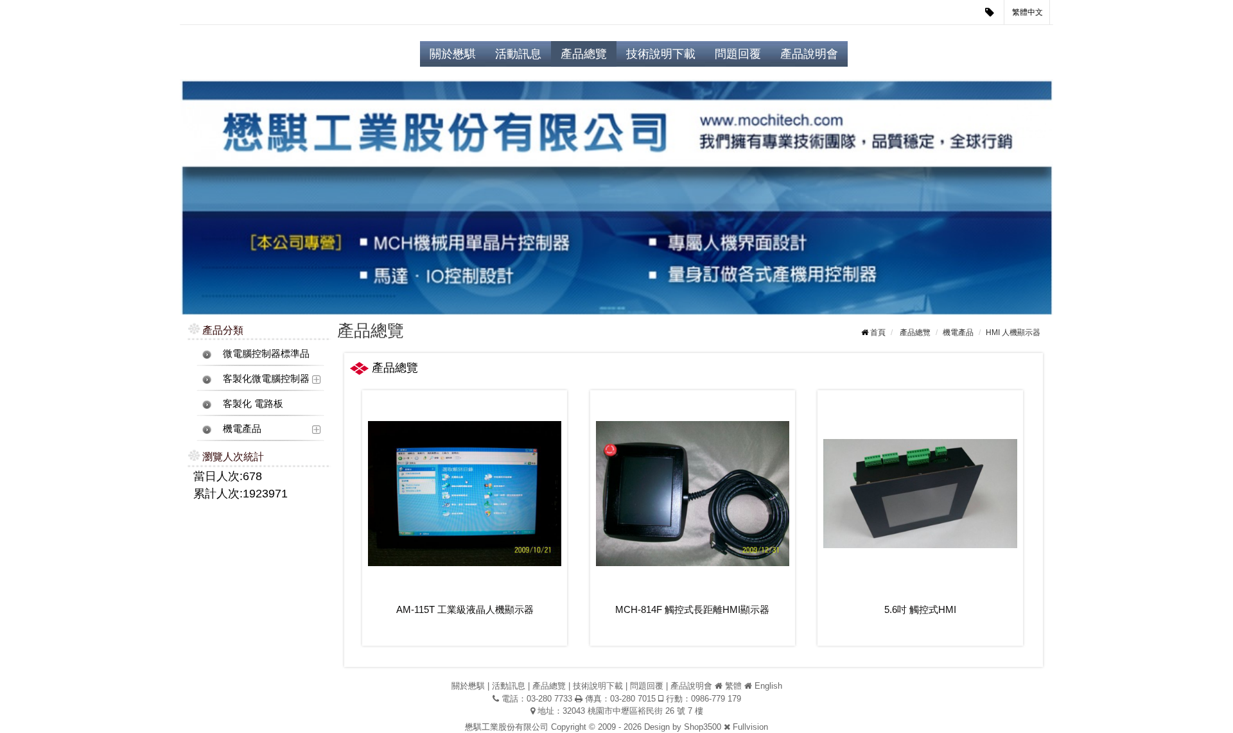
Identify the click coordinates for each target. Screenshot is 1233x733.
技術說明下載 (660, 53)
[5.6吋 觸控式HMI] (920, 493)
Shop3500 (702, 727)
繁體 (733, 686)
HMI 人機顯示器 (1013, 332)
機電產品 (242, 428)
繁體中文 (1027, 12)
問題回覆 (738, 53)
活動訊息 (518, 53)
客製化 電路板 (253, 403)
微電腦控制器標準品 (266, 353)
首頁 (878, 332)
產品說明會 (809, 53)
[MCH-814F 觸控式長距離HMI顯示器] (692, 493)
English (768, 686)
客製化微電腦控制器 (266, 378)
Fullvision (750, 727)
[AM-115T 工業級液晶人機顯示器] (464, 493)
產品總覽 (584, 53)
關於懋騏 (453, 53)
